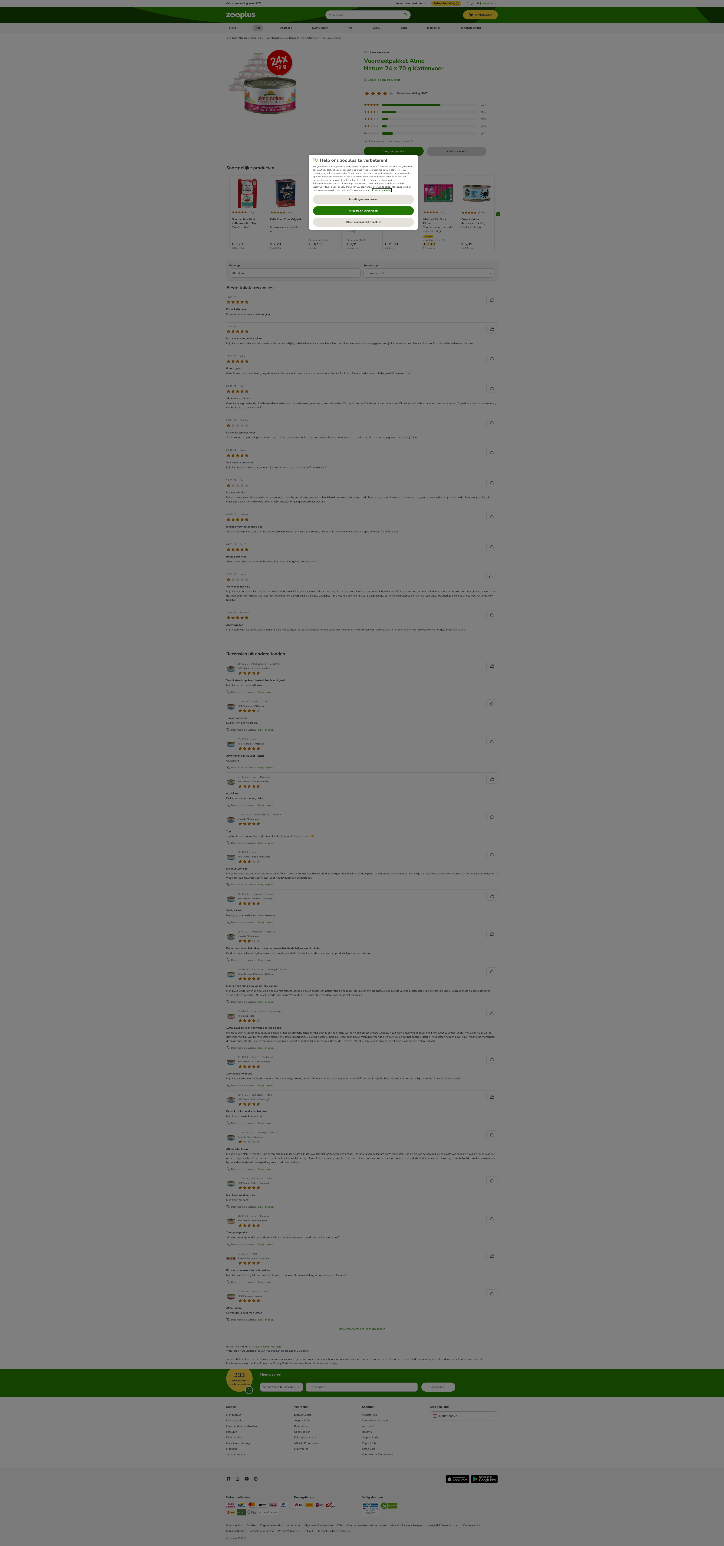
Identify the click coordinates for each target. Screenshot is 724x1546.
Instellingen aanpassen (363, 199)
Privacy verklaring (381, 190)
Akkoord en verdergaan (363, 210)
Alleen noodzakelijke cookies (363, 222)
